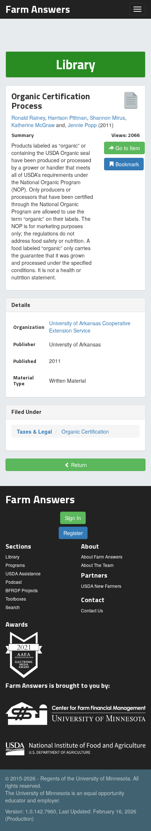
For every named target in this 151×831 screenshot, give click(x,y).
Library (12, 556)
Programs (15, 565)
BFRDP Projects (21, 590)
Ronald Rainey (28, 117)
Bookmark (126, 164)
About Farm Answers (101, 556)
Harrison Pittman (67, 117)
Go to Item (127, 148)
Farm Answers (37, 9)
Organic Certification (85, 431)
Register (73, 533)
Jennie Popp (82, 125)
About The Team (97, 565)
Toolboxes (15, 599)
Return (78, 464)
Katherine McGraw (33, 125)
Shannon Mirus (107, 117)
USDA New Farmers (101, 586)
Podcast (13, 582)
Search (12, 607)
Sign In (73, 518)
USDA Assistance (23, 573)
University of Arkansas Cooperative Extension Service (89, 326)
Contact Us (92, 610)
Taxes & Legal (34, 431)
